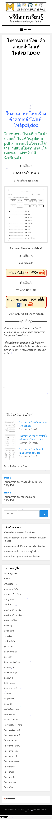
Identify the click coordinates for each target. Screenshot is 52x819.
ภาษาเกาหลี (9, 631)
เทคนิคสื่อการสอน (11, 709)
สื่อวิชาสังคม (9, 683)
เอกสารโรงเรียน (11, 720)
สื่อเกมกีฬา (8, 704)
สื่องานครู (8, 657)
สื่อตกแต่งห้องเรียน (12, 662)
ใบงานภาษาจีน (10, 741)
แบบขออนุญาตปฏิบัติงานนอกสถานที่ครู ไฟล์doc (24, 546)
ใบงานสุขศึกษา (10, 777)
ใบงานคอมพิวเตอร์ (12, 735)
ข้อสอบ (7, 578)
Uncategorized (10, 573)
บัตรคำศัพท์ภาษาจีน (12, 610)
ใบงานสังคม (9, 772)
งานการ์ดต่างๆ (10, 584)
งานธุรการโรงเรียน (12, 594)
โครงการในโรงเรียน (13, 725)
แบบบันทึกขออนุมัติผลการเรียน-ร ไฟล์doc (22, 556)
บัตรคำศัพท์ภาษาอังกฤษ (14, 615)
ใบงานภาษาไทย (20, 466)
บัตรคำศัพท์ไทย (10, 620)
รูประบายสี (8, 646)
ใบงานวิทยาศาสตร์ (12, 761)
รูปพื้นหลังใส (9, 641)
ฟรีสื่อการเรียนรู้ (26, 16)
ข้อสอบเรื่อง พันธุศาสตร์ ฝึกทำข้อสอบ (19, 532)
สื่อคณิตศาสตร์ (10, 652)
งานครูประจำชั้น (11, 589)
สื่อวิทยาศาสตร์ (10, 688)
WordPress (26, 812)
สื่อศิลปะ (7, 693)
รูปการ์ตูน (8, 636)
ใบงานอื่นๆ (8, 787)
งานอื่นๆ (7, 605)
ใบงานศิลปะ (9, 767)
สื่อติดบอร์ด (9, 667)
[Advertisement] (26, 84)
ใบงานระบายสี (10, 756)
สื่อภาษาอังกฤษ (10, 673)
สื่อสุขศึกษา (9, 699)
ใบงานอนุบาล (10, 782)
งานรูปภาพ (9, 599)
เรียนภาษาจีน (10, 714)
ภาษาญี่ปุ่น (8, 626)
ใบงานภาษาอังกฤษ (12, 746)
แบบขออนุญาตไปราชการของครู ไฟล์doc (21, 551)
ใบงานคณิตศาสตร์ (12, 730)
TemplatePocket (29, 809)
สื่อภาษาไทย (9, 678)
